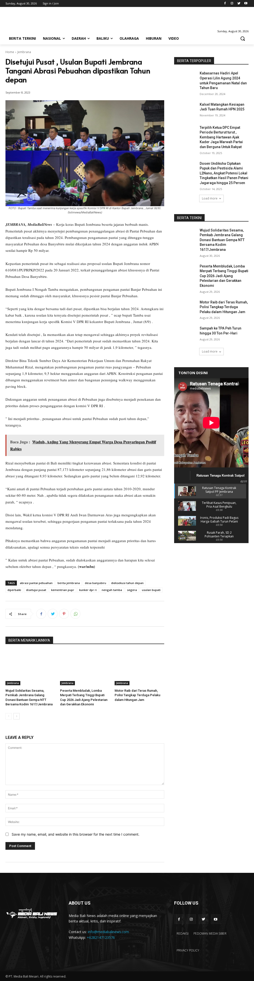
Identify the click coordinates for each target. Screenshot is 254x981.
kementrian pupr (62, 590)
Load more (210, 198)
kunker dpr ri (88, 590)
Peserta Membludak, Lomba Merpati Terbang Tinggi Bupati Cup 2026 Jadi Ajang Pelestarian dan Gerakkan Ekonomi (224, 276)
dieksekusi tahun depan (127, 583)
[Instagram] (232, 3)
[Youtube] (246, 3)
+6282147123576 (101, 937)
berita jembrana (69, 583)
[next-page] (16, 716)
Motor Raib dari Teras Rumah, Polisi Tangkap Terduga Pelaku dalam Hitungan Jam (137, 695)
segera (132, 590)
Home (9, 52)
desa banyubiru (95, 583)
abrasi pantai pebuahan (36, 583)
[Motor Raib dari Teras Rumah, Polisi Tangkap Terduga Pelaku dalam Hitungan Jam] (139, 668)
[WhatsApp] (75, 614)
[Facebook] (225, 3)
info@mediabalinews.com (108, 931)
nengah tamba (112, 590)
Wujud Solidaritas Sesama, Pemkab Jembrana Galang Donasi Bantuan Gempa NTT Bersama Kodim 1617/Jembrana (222, 240)
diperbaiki (14, 590)
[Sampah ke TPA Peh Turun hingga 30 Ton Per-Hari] (185, 334)
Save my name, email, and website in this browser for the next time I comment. (75, 834)
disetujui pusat (36, 590)
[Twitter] (239, 3)
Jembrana (24, 52)
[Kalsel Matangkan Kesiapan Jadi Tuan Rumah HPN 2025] (185, 110)
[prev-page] (8, 716)
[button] (243, 38)
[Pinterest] (64, 614)
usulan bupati (151, 590)
